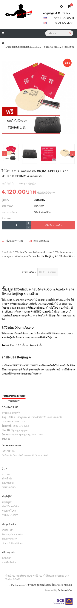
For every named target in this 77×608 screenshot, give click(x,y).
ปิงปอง (28, 252)
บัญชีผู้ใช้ (7, 502)
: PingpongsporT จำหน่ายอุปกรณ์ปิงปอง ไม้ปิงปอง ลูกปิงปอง (40, 584)
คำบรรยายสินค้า (29, 272)
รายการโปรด (9, 510)
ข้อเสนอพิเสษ (9, 487)
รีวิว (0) (42, 272)
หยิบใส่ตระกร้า (53, 225)
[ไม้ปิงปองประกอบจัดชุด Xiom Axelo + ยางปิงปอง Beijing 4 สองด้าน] (38, 97)
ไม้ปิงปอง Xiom (66, 256)
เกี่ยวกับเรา (7, 530)
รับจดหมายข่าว (10, 515)
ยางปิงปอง (17, 256)
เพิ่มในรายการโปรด (14, 241)
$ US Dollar (64, 22)
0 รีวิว (22, 183)
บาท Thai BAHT (64, 17)
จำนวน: (6, 218)
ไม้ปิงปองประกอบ (43, 252)
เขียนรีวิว (32, 183)
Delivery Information (12, 534)
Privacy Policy (9, 538)
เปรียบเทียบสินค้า (41, 241)
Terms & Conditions (12, 543)
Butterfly (39, 200)
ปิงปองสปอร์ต (65, 590)
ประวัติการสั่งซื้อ (10, 506)
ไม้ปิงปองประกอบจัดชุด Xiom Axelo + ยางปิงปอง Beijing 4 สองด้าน (39, 46)
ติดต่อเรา (52, 272)
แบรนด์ (6, 474)
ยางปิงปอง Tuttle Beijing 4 (40, 256)
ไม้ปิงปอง (18, 252)
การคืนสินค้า (9, 562)
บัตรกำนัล (7, 478)
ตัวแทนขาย (8, 482)
